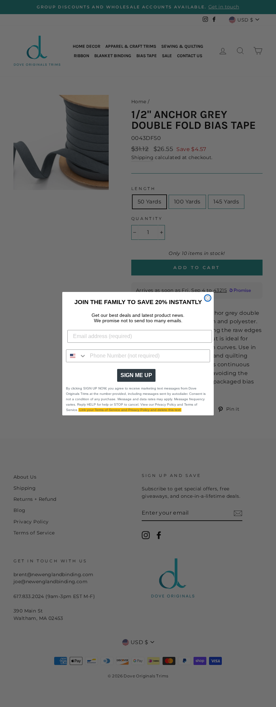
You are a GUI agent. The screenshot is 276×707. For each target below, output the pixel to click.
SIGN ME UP (136, 375)
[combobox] (76, 356)
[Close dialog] (207, 298)
